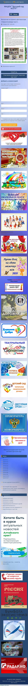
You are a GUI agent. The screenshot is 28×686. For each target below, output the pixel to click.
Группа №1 (5, 459)
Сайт (2, 114)
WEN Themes (14, 682)
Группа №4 (5, 465)
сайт (13, 24)
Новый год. (14, 72)
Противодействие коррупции (10, 486)
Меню (15, 14)
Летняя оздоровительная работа (11, 482)
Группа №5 (5, 467)
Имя (2, 103)
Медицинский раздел (8, 498)
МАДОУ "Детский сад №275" (14, 7)
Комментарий (5, 88)
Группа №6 (5, 468)
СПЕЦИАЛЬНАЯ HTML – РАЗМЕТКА (11, 562)
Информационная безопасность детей (12, 503)
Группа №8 (5, 472)
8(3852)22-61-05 (9, 2)
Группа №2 (5, 461)
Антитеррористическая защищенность (12, 507)
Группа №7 (5, 470)
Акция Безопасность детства (10, 509)
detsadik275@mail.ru (19, 2)
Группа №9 (5, 474)
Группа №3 (5, 463)
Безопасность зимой (8, 500)
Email (2, 108)
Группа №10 (6, 476)
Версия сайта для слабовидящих (12, 128)
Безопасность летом (8, 502)
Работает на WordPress (8, 681)
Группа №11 (6, 478)
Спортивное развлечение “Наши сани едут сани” (14, 76)
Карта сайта (6, 564)
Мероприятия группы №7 (9, 66)
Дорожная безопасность (9, 505)
